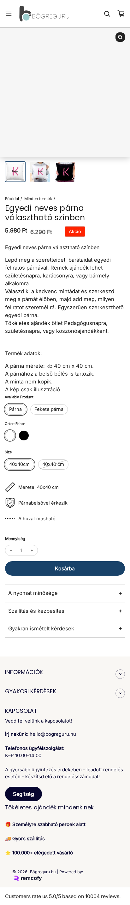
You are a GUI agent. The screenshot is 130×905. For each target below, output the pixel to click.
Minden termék (38, 198)
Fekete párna (48, 409)
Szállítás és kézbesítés (36, 611)
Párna (15, 409)
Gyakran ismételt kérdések (41, 628)
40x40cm (19, 464)
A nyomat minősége (33, 593)
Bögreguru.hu (43, 871)
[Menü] (9, 14)
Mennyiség (15, 538)
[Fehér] (10, 435)
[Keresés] (107, 14)
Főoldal (12, 198)
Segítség (23, 794)
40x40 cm (53, 464)
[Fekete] (24, 435)
